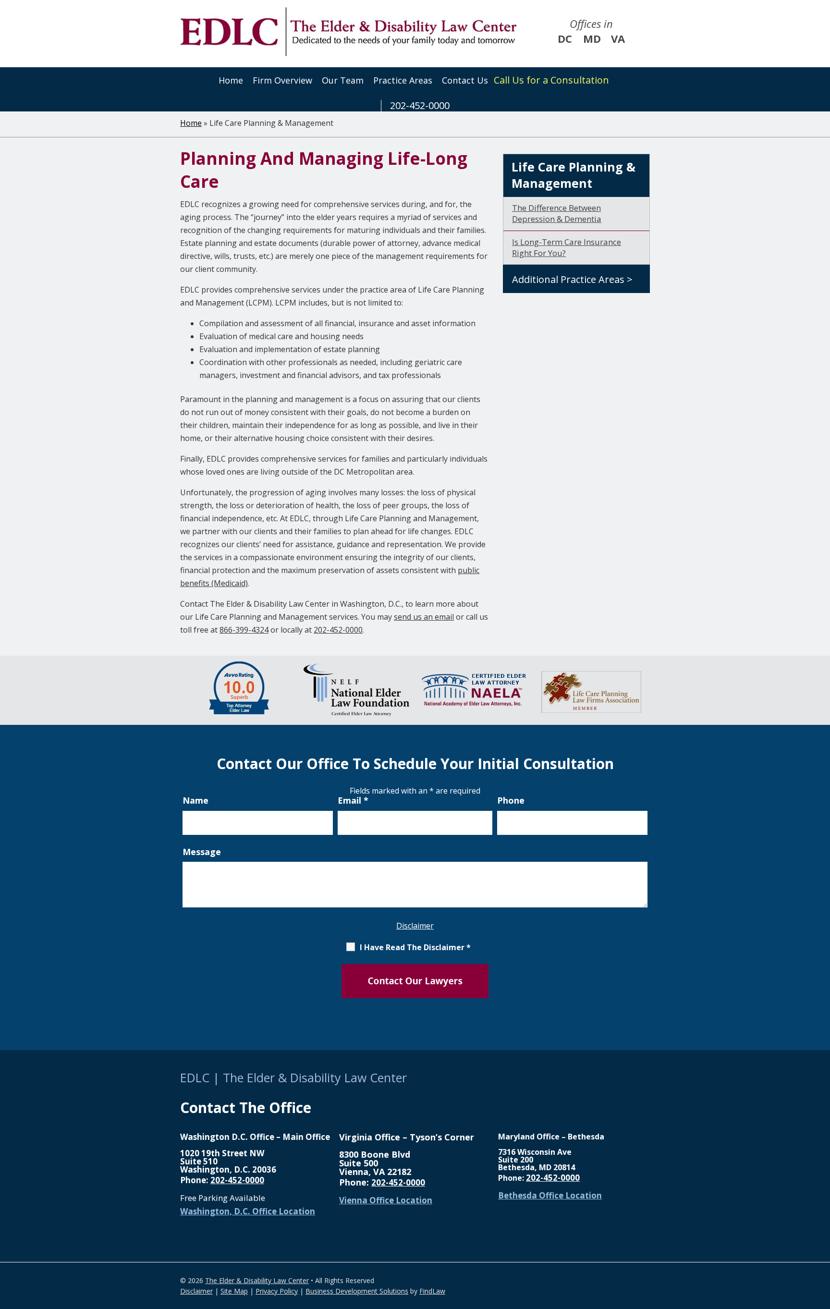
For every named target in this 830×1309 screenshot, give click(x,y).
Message (202, 851)
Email (353, 800)
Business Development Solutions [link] (356, 1291)
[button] (820, 1239)
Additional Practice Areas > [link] (572, 279)
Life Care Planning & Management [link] (573, 175)
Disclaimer (415, 925)
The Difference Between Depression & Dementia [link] (556, 213)
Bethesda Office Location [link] (550, 1195)
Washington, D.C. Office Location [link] (247, 1211)
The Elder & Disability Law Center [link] (257, 1280)
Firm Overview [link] (282, 80)
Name (195, 800)
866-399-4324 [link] (244, 629)
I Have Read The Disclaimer (415, 947)
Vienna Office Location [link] (385, 1200)
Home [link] (231, 80)
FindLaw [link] (432, 1291)
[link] (348, 31)
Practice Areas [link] (402, 80)
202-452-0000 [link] (420, 105)
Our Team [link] (343, 80)
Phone (511, 800)
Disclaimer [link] (196, 1291)
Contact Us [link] (465, 80)
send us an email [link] (424, 617)
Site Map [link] (234, 1291)
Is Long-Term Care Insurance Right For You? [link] (566, 247)
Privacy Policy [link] (277, 1291)
